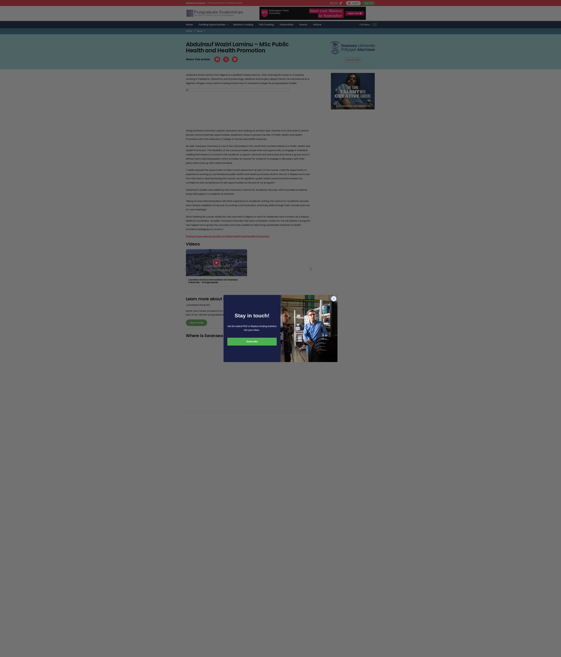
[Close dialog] (333, 298)
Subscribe (252, 341)
